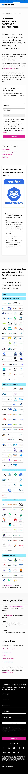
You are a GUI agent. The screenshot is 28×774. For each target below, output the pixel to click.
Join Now (14, 738)
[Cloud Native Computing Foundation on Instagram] (19, 748)
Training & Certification (12, 13)
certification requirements (16, 606)
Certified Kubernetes (9, 68)
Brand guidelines (7, 652)
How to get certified (7, 154)
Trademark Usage (5, 759)
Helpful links (5, 157)
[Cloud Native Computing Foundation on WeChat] (23, 748)
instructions (10, 615)
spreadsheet (8, 585)
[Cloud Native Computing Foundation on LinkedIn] (14, 748)
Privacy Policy (7, 731)
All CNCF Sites (14, 743)
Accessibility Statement (6, 764)
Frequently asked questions (10, 648)
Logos (4, 655)
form (10, 626)
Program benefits (6, 149)
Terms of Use (14, 760)
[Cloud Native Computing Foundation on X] (4, 748)
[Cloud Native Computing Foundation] (8, 5)
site (9, 670)
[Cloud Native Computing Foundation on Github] (9, 748)
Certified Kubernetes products (9, 152)
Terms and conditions (8, 658)
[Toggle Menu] (25, 5)
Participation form (7, 662)
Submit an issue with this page (7, 766)
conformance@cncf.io (7, 672)
